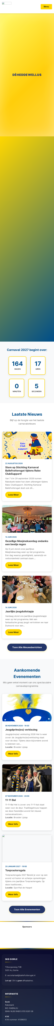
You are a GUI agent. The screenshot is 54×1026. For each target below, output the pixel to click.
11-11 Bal (10, 800)
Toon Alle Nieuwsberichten (27, 647)
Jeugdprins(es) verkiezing (21, 729)
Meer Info (13, 753)
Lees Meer (13, 494)
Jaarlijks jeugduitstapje (19, 611)
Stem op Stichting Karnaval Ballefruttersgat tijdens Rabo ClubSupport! (23, 470)
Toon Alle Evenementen (27, 909)
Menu (46, 7)
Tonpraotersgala (15, 870)
